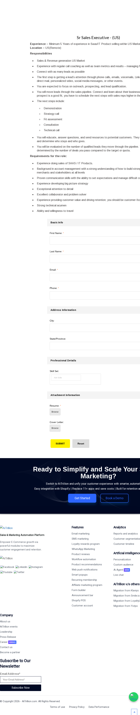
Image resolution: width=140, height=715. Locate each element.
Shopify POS (79, 600)
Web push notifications (84, 569)
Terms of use (57, 706)
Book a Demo (114, 498)
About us (5, 621)
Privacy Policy (77, 706)
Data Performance (99, 706)
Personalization (122, 559)
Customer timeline (124, 543)
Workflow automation (84, 559)
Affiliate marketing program (87, 585)
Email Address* (10, 673)
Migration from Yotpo (126, 605)
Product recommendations (87, 564)
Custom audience (123, 564)
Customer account (82, 605)
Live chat (119, 574)
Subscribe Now (20, 687)
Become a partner (10, 652)
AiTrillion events (9, 626)
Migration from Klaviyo (126, 590)
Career (8, 642)
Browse (55, 412)
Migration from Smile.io (127, 595)
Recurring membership (84, 579)
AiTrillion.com (29, 701)
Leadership (6, 631)
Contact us (6, 647)
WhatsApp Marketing (83, 549)
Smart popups (80, 574)
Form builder (79, 590)
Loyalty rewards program (86, 543)
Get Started (82, 498)
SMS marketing (80, 538)
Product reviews (81, 554)
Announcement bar (82, 595)
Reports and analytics (126, 533)
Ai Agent (121, 569)
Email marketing (80, 533)
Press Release (8, 636)
